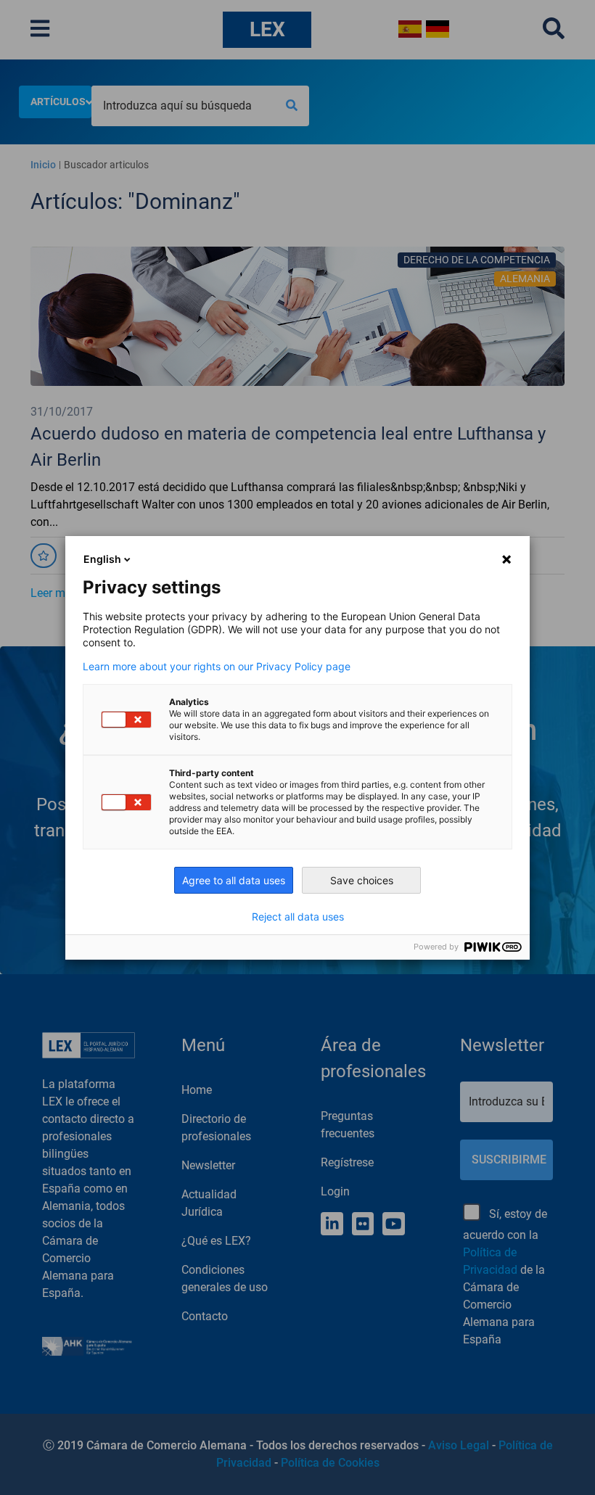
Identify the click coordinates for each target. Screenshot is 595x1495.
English (102, 559)
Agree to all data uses (233, 880)
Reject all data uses (298, 917)
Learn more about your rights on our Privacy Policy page (216, 666)
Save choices (361, 880)
